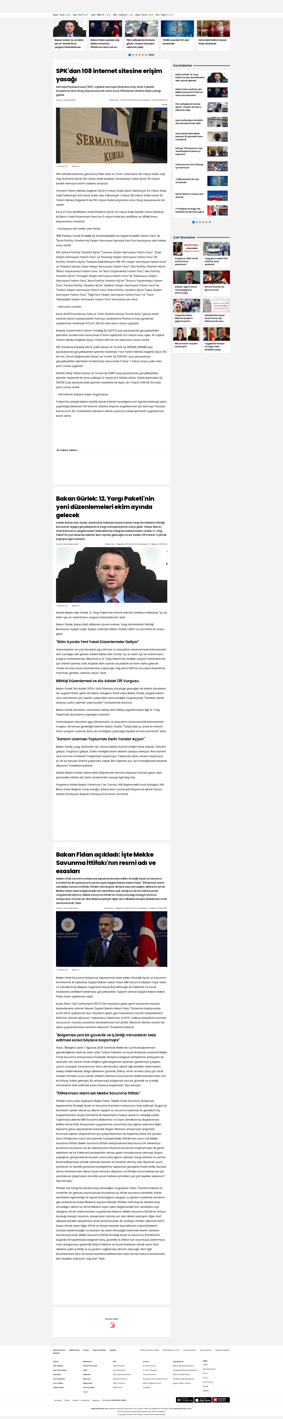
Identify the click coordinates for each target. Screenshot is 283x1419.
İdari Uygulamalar (84, 64)
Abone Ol (75, 166)
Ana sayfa (60, 64)
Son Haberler (182, 65)
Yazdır (164, 104)
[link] (201, 77)
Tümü (151, 55)
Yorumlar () (62, 166)
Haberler (70, 64)
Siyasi (78, 491)
